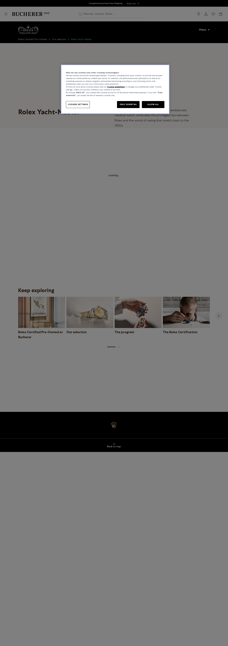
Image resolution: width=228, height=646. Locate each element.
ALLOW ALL (153, 104)
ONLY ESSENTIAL (128, 104)
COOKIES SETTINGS (78, 104)
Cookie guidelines (116, 87)
